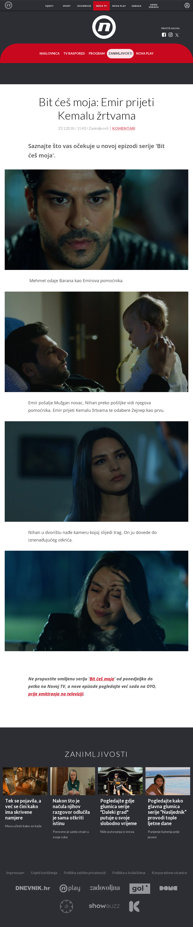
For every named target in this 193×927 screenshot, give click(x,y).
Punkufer (67, 906)
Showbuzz (104, 906)
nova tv (101, 6)
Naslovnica (50, 54)
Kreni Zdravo (134, 906)
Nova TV (10, 5)
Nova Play (144, 54)
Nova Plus (70, 888)
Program (97, 54)
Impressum (15, 873)
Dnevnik (33, 888)
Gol (139, 888)
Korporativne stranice (169, 873)
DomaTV (168, 888)
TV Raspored (74, 54)
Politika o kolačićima (128, 873)
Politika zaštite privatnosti (85, 873)
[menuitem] (187, 5)
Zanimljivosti (120, 54)
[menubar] (187, 5)
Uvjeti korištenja (44, 873)
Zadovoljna (104, 888)
